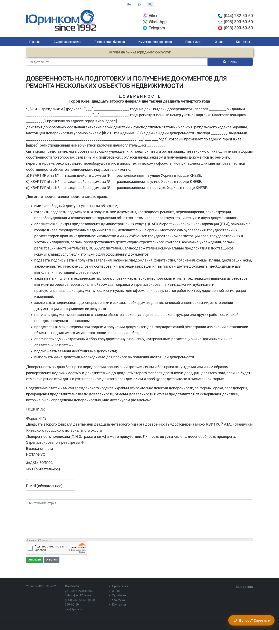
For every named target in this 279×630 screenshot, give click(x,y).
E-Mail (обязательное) (44, 486)
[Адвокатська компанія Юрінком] (61, 20)
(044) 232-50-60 (238, 15)
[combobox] (117, 62)
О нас (219, 42)
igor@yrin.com (74, 609)
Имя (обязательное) (43, 469)
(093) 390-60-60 (238, 22)
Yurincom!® (34, 586)
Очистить (52, 559)
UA (129, 4)
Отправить (35, 559)
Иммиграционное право (155, 42)
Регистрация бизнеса (110, 42)
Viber (153, 15)
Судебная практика (67, 42)
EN (140, 4)
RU (150, 4)
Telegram (157, 28)
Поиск (232, 62)
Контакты (243, 42)
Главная (34, 42)
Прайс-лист (193, 42)
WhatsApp (158, 22)
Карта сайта (244, 587)
